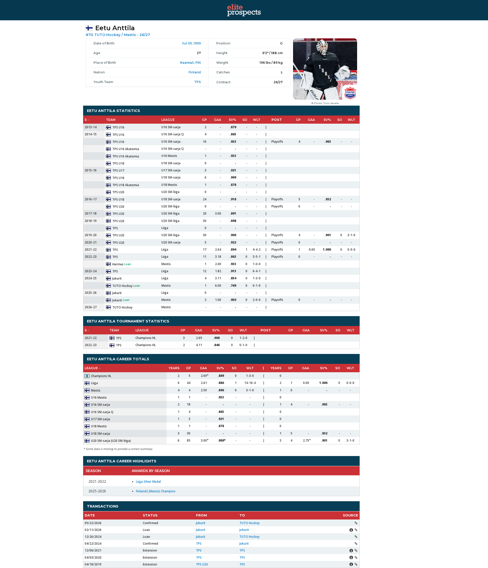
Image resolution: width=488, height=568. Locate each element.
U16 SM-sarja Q (172, 134)
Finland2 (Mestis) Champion (155, 491)
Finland (195, 72)
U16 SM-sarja (170, 127)
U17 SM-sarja (170, 170)
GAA (217, 120)
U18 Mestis (169, 185)
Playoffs (277, 141)
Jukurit (117, 278)
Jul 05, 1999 (191, 43)
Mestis (130, 35)
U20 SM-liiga (170, 192)
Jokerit (117, 300)
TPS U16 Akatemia (125, 149)
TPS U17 (118, 170)
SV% (232, 120)
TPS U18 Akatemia (125, 185)
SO (244, 120)
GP (204, 120)
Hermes (118, 264)
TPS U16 (118, 127)
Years (174, 368)
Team (110, 120)
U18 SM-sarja (170, 163)
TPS (197, 82)
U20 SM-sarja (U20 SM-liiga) (111, 441)
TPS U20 (118, 192)
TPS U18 (118, 163)
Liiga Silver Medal (148, 481)
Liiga (164, 228)
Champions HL (145, 338)
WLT (256, 120)
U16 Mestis (169, 156)
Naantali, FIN (190, 62)
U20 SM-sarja (170, 242)
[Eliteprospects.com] (244, 10)
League (168, 120)
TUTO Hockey (107, 35)
